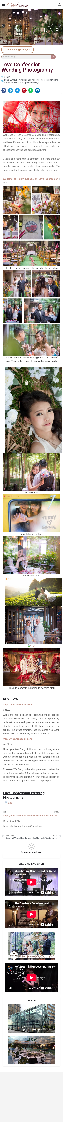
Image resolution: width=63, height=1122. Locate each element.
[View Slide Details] (31, 27)
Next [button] (59, 26)
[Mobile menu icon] (3, 4)
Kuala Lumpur (10, 80)
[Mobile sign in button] (60, 4)
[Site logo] (18, 4)
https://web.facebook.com (17, 704)
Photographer (24, 80)
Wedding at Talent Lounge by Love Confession (30, 179)
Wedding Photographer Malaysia (26, 83)
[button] (3, 90)
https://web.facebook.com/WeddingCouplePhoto (30, 815)
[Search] (53, 57)
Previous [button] (3, 26)
